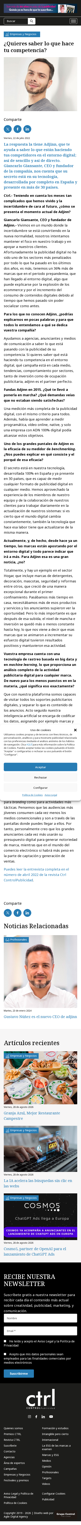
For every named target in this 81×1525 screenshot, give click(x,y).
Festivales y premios (16, 1480)
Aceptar (40, 767)
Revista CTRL (12, 1440)
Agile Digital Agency (16, 1516)
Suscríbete (10, 1445)
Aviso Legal (51, 795)
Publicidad (48, 1499)
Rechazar (40, 777)
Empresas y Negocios (17, 1474)
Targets (46, 1478)
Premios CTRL (12, 1434)
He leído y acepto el (39, 1343)
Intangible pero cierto (55, 1434)
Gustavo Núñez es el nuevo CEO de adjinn (40, 1016)
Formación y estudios (55, 1428)
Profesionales (50, 1472)
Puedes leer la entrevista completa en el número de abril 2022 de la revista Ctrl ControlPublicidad (36, 874)
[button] (75, 730)
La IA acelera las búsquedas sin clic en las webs (38, 1183)
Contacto (9, 1451)
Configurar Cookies (53, 1493)
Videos (46, 1484)
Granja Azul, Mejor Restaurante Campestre (32, 1115)
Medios (46, 1460)
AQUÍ (29, 744)
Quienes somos (13, 1428)
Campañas (10, 1468)
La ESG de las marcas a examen (56, 1447)
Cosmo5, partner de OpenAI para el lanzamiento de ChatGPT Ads (35, 1251)
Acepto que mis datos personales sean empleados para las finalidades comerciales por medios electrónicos (37, 1358)
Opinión (46, 1466)
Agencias (9, 1457)
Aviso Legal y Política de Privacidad (18, 1495)
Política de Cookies (32, 795)
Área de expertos (14, 1463)
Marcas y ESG (50, 1455)
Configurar (40, 787)
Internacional (50, 1440)
